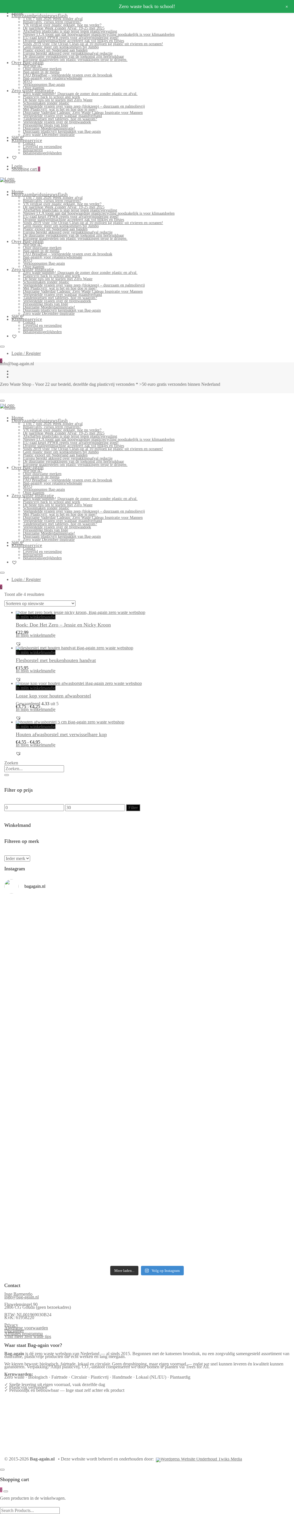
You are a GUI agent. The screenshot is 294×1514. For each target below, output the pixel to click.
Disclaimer (14, 1330)
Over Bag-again (27, 62)
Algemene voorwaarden (26, 1327)
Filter (133, 807)
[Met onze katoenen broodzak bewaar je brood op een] (255, 1152)
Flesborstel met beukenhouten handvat (56, 660)
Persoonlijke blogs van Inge (45, 125)
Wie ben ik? (32, 66)
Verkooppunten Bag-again (44, 84)
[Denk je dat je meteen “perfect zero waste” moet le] (183, 1080)
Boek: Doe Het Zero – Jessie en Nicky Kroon (63, 625)
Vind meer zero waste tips (27, 1336)
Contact (29, 143)
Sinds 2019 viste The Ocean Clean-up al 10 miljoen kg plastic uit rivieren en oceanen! (93, 44)
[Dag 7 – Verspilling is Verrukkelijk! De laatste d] (39, 931)
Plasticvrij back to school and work (51, 97)
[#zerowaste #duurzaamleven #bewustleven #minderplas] (39, 1066)
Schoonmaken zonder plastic (46, 103)
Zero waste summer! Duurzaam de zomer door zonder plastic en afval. (80, 94)
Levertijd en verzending (42, 147)
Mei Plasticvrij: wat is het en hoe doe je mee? (60, 109)
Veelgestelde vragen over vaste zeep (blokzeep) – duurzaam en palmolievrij (84, 106)
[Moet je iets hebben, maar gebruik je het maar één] (111, 1000)
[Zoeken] (6, 775)
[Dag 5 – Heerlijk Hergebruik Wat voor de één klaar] (183, 936)
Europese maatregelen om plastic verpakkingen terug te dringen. (75, 60)
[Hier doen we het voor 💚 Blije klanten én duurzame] (111, 1079)
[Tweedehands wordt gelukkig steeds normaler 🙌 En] (183, 1006)
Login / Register (26, 353)
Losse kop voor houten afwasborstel (53, 696)
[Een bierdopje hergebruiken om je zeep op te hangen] (255, 1206)
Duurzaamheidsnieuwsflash (39, 15)
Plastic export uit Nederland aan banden (55, 50)
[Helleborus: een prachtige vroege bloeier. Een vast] (111, 1203)
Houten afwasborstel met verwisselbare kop (61, 734)
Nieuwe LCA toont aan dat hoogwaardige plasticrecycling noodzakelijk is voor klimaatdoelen (99, 34)
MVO (27, 81)
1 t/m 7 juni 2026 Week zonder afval (53, 19)
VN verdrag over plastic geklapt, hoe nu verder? (62, 25)
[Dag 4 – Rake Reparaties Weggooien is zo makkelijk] (255, 923)
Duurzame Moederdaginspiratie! (49, 128)
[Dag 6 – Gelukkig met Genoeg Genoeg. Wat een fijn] (111, 927)
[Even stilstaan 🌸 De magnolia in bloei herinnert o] (255, 1006)
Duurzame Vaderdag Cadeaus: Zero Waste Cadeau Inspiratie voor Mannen (83, 112)
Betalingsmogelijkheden (42, 153)
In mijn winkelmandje (35, 616)
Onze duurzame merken (42, 69)
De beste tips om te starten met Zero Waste (57, 100)
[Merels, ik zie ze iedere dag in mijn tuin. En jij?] (111, 1139)
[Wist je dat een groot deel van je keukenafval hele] (255, 1083)
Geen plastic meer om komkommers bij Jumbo (61, 47)
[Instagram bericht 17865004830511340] (183, 1192)
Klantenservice (26, 140)
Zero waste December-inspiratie (49, 135)
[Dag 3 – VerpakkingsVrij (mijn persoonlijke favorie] (39, 1012)
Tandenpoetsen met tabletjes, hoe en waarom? (60, 119)
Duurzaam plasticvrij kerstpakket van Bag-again (62, 131)
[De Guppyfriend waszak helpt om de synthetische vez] (183, 1148)
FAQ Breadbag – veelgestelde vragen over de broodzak (67, 75)
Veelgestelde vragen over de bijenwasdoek (57, 122)
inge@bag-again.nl (21, 1296)
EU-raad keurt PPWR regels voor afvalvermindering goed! (71, 37)
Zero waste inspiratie (32, 90)
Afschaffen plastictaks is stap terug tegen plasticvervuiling (70, 31)
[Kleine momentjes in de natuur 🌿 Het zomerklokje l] (39, 1151)
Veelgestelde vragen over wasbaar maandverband (62, 116)
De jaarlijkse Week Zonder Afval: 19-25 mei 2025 (64, 28)
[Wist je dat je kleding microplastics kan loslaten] (39, 1225)
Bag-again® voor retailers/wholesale (52, 78)
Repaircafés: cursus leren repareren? (52, 22)
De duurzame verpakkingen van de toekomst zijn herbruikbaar (73, 56)
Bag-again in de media (41, 72)
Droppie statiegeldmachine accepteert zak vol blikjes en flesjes (73, 41)
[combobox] (34, 768)
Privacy (11, 1325)
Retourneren (33, 150)
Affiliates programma (23, 1333)
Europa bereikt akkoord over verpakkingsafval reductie (68, 53)
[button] (18, 644)
